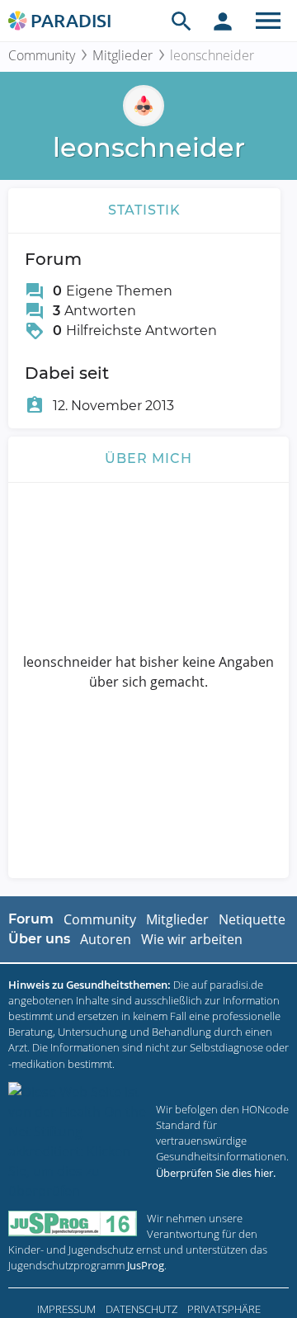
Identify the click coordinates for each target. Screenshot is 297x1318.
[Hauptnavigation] (268, 20)
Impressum (66, 1308)
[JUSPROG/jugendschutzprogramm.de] (72, 1223)
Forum (31, 919)
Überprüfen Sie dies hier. (216, 1172)
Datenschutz (141, 1308)
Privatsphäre (224, 1308)
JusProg (145, 1265)
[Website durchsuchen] (181, 20)
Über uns (39, 939)
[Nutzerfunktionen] (222, 20)
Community (41, 55)
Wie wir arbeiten (192, 939)
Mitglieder (122, 55)
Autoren (105, 939)
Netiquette (252, 919)
